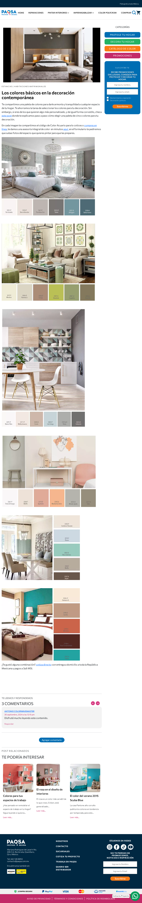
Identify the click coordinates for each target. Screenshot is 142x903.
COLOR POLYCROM (107, 13)
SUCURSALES (63, 851)
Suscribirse (120, 878)
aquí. (66, 129)
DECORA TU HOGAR (122, 41)
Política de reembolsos (100, 898)
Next (98, 703)
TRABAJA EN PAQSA (66, 861)
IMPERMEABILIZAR (82, 13)
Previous (93, 703)
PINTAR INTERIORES (57, 13)
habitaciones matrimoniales (30, 86)
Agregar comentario (52, 740)
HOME (21, 13)
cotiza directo (43, 664)
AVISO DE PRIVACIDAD (38, 898)
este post (7, 115)
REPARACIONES (35, 13)
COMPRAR (126, 13)
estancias (7, 86)
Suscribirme (122, 106)
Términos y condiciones (68, 898)
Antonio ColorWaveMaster (19, 711)
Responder (9, 724)
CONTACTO (62, 846)
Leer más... (7, 817)
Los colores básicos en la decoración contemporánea (38, 95)
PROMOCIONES (122, 55)
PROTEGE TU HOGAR (122, 34)
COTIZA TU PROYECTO (68, 856)
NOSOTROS (62, 841)
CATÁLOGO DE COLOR (122, 48)
